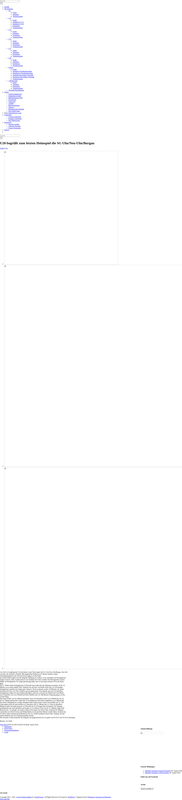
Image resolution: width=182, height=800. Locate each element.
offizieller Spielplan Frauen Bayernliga (158, 771)
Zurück (2, 148)
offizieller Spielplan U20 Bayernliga (157, 773)
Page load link (4, 799)
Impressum (7, 726)
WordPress (71, 797)
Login (6, 732)
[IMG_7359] (61, 264)
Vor (6, 148)
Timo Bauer (4, 725)
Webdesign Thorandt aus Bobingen (99, 797)
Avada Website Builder (24, 797)
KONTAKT (8, 728)
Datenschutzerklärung (11, 730)
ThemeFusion (38, 797)
